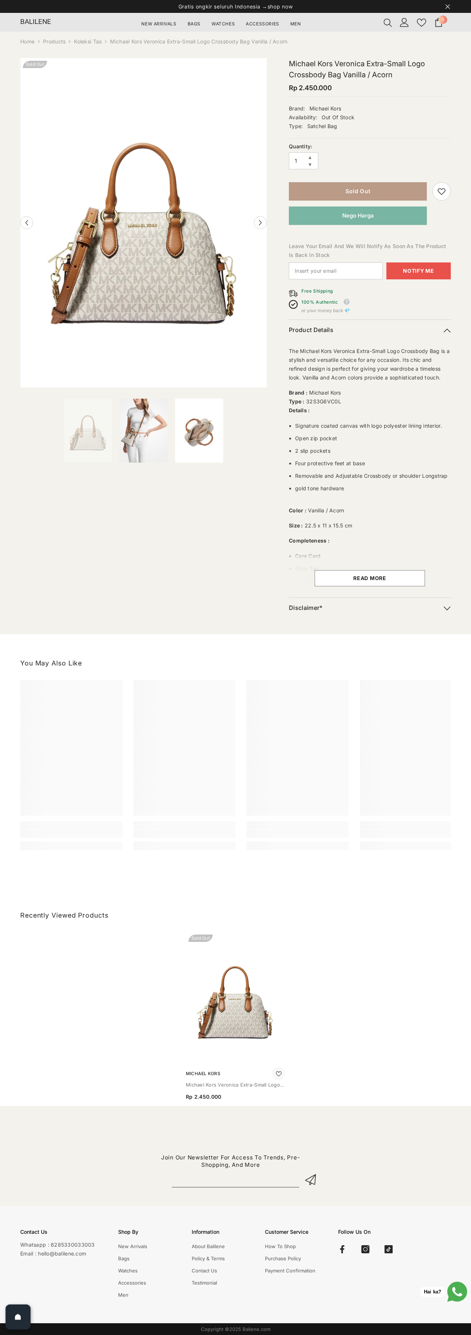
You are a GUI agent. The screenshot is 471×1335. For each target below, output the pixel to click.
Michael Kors (325, 108)
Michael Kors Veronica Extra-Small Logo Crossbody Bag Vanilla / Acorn (233, 1085)
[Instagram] (365, 1249)
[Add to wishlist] (278, 1073)
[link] (441, 191)
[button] (26, 222)
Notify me (418, 271)
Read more (369, 578)
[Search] (388, 22)
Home (27, 41)
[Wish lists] (421, 22)
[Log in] (404, 22)
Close (448, 6)
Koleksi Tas (88, 41)
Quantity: (300, 146)
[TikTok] (388, 1249)
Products (54, 41)
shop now (280, 6)
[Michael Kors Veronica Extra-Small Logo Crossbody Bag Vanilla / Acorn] (235, 998)
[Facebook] (342, 1249)
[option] (143, 223)
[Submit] (312, 1180)
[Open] (18, 1316)
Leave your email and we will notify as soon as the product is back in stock (367, 250)
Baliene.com (256, 1329)
